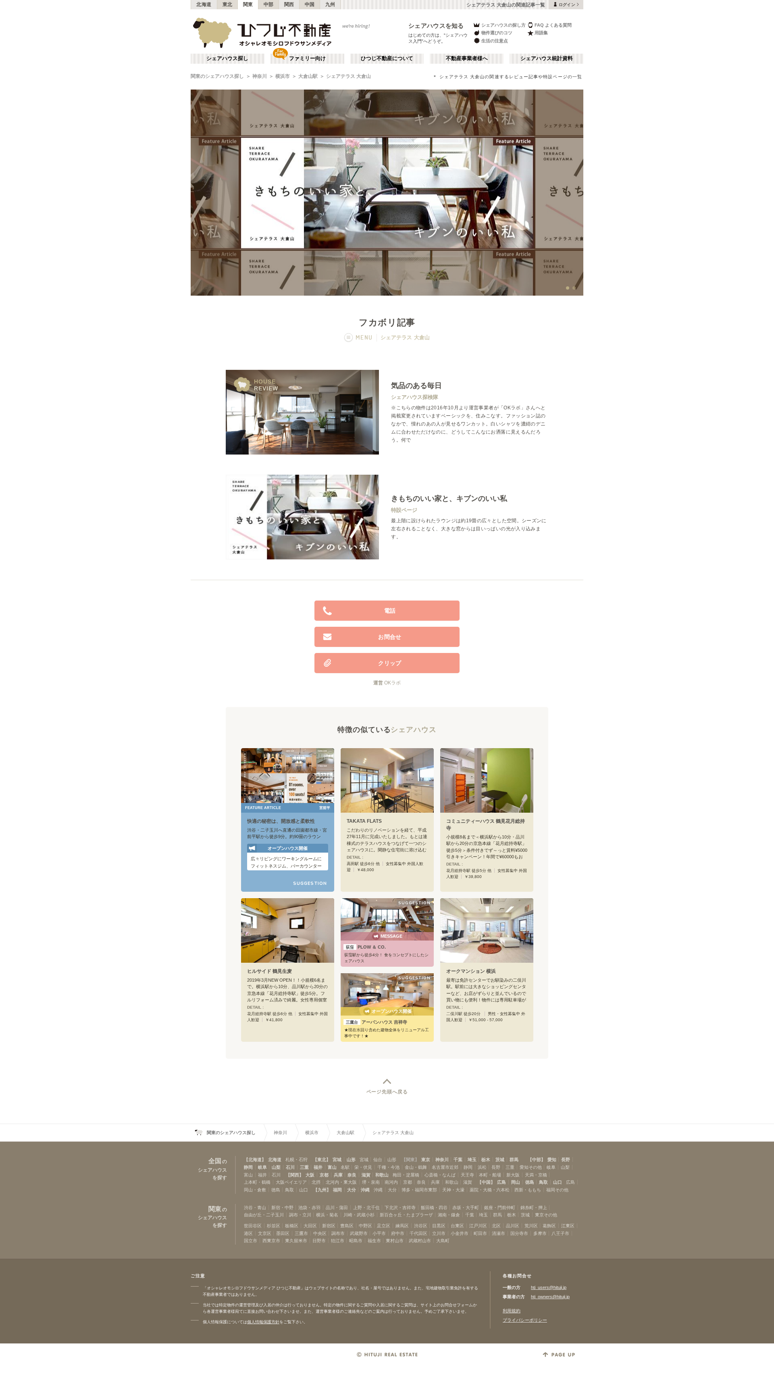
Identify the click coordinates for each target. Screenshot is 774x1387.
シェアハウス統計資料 (546, 58)
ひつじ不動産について (387, 58)
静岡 (248, 1167)
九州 (330, 4)
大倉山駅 (308, 76)
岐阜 (262, 1167)
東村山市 (395, 1240)
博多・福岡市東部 (419, 1189)
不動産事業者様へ (467, 58)
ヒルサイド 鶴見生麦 (269, 971)
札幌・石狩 (296, 1159)
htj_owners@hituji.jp (550, 1296)
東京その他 (546, 1214)
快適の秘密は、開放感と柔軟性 (281, 821)
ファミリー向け (307, 58)
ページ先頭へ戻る (387, 1092)
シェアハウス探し (227, 58)
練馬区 (402, 1225)
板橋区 (291, 1225)
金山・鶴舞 (416, 1167)
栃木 (485, 1159)
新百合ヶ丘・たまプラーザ (406, 1214)
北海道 (204, 4)
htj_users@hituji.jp (548, 1287)
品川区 (512, 1225)
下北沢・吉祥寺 (400, 1207)
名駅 (345, 1167)
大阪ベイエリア (291, 1182)
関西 (289, 4)
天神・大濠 (453, 1189)
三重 (304, 1167)
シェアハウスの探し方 (503, 25)
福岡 (337, 1189)
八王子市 (560, 1233)
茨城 (499, 1159)
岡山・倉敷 (255, 1189)
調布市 (338, 1233)
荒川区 (531, 1225)
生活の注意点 (494, 40)
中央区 (320, 1233)
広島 (501, 1182)
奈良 (351, 1174)
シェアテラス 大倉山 (348, 76)
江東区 (567, 1225)
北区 (496, 1225)
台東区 (457, 1225)
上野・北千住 (366, 1207)
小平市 (379, 1233)
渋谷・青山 (255, 1207)
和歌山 (382, 1174)
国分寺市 (519, 1233)
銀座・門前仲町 (499, 1207)
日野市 (319, 1240)
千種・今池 (388, 1167)
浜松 (482, 1167)
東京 (425, 1159)
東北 (228, 4)
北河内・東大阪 (341, 1182)
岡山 (515, 1182)
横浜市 (282, 76)
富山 (332, 1167)
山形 (351, 1159)
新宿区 (328, 1225)
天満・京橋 (536, 1174)
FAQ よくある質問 (553, 25)
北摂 (316, 1182)
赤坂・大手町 (465, 1207)
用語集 (541, 32)
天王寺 (467, 1174)
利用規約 (511, 1310)
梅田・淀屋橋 (406, 1174)
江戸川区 (478, 1225)
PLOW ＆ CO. (366, 947)
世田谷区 (253, 1225)
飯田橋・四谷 (434, 1207)
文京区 (264, 1233)
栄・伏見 (363, 1167)
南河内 (391, 1182)
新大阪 (513, 1174)
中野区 (365, 1225)
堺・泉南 (371, 1182)
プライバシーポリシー (525, 1320)
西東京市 (271, 1240)
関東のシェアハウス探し (217, 76)
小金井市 (459, 1233)
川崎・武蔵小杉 (359, 1214)
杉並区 (273, 1225)
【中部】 (536, 1159)
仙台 (377, 1159)
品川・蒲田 (337, 1207)
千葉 (458, 1159)
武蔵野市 (359, 1233)
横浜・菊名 (327, 1214)
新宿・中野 (282, 1207)
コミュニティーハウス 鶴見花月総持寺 (485, 824)
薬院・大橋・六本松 (490, 1189)
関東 (248, 4)
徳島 (529, 1182)
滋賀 (366, 1174)
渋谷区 (420, 1225)
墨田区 (282, 1233)
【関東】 (410, 1159)
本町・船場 (490, 1174)
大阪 (310, 1174)
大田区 (310, 1225)
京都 (324, 1174)
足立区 (383, 1225)
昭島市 (355, 1240)
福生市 (374, 1240)
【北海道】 (255, 1159)
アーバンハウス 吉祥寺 (376, 1022)
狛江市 (337, 1240)
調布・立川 (300, 1214)
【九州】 (322, 1189)
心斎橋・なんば (440, 1174)
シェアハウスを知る (436, 25)
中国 (310, 4)
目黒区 (438, 1225)
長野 (565, 1159)
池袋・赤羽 (309, 1207)
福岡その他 (557, 1189)
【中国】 (486, 1182)
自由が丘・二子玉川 (264, 1214)
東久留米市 (296, 1240)
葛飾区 (549, 1225)
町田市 (480, 1233)
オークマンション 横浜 (471, 971)
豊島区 (347, 1225)
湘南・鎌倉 (449, 1214)
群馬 (514, 1159)
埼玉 (472, 1159)
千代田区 (418, 1233)
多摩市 (540, 1233)
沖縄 (365, 1189)
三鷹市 (301, 1233)
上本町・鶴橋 (257, 1182)
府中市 (397, 1233)
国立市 (250, 1240)
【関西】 (295, 1174)
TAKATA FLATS (364, 821)
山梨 (276, 1167)
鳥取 (543, 1182)
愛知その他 (531, 1167)
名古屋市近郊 (445, 1167)
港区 (248, 1233)
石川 (290, 1167)
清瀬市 (498, 1233)
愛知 (551, 1159)
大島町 (442, 1240)
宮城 (337, 1159)
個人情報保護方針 (263, 1322)
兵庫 (338, 1174)
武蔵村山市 (420, 1240)
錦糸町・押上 (533, 1207)
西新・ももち (527, 1189)
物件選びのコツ (496, 32)
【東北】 (322, 1159)
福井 (318, 1167)
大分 (351, 1189)
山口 (557, 1182)
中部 (269, 4)
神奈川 (259, 76)
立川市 (438, 1233)
